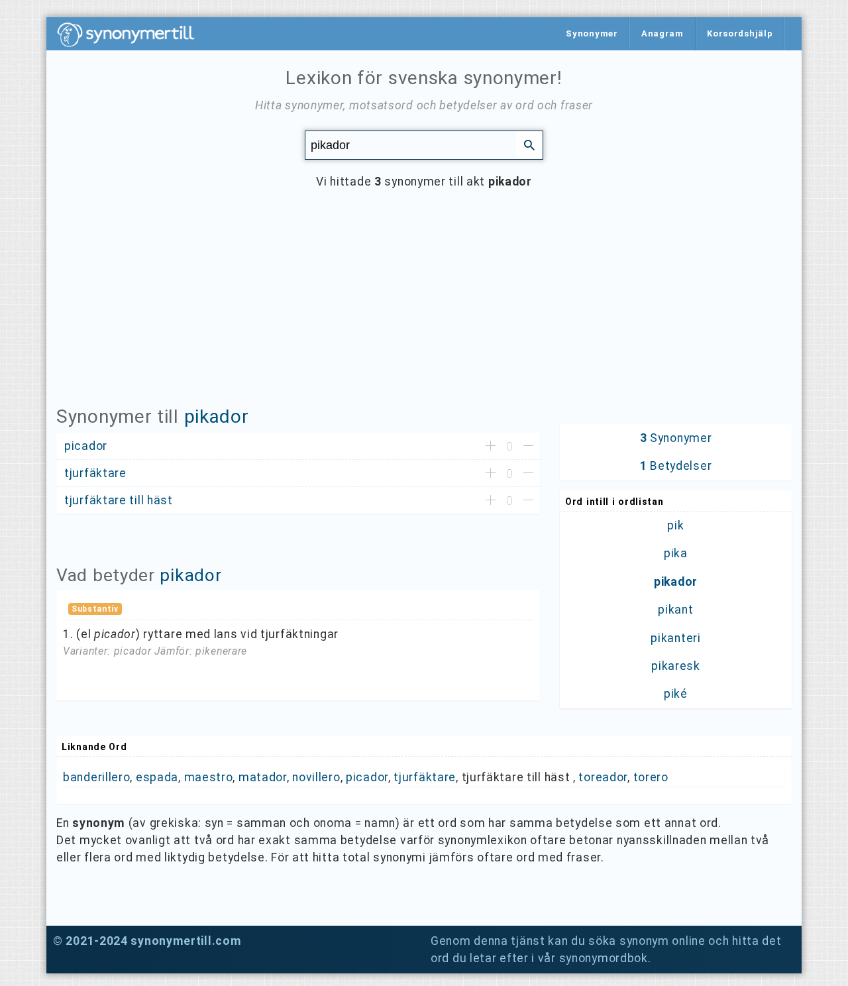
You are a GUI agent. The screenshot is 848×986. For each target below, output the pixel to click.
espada (157, 777)
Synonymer (591, 33)
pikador (216, 416)
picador (367, 777)
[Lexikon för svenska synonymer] (132, 34)
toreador (602, 777)
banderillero (96, 777)
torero (650, 777)
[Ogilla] (528, 447)
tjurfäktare (425, 777)
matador (262, 777)
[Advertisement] (424, 307)
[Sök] (529, 144)
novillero (316, 777)
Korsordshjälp (739, 33)
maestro (208, 777)
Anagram (662, 33)
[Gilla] (490, 447)
